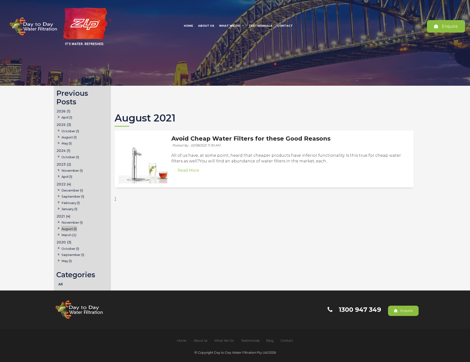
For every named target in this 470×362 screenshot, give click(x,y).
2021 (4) (63, 216)
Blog (269, 340)
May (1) (66, 143)
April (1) (66, 117)
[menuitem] (182, 340)
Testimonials (260, 25)
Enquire (450, 26)
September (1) (72, 196)
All (60, 284)
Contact (285, 25)
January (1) (69, 209)
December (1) (72, 190)
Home (188, 25)
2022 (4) (64, 184)
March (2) (68, 235)
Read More (188, 170)
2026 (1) (63, 111)
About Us (206, 25)
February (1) (70, 203)
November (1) (72, 170)
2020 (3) (64, 242)
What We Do (229, 25)
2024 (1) (63, 150)
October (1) (70, 131)
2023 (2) (64, 164)
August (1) (69, 137)
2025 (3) (64, 124)
